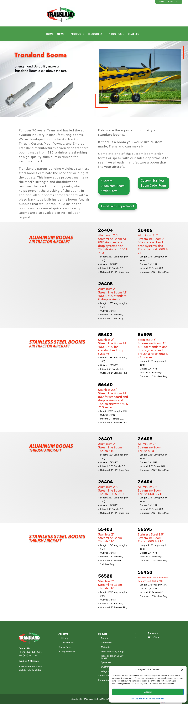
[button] (182, 669)
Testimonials (67, 643)
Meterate (105, 647)
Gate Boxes (107, 643)
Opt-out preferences (139, 698)
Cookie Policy (65, 647)
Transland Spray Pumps (113, 652)
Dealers (133, 34)
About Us (115, 34)
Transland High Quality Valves (112, 657)
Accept (148, 692)
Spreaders (106, 663)
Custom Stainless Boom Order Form (153, 183)
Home (50, 34)
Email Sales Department (117, 206)
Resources (95, 34)
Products (77, 34)
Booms (104, 638)
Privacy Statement (156, 698)
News (60, 34)
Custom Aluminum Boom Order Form (113, 186)
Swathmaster (107, 667)
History (64, 638)
